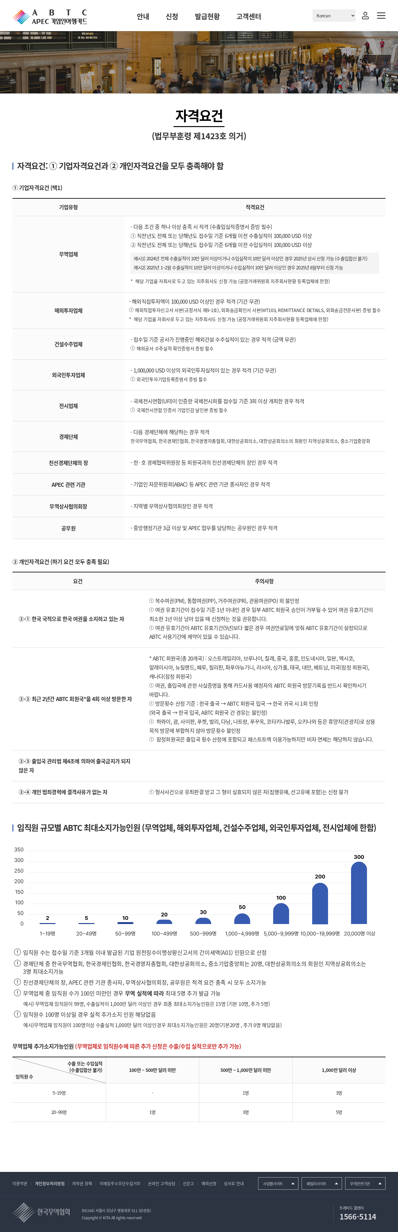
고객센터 (248, 16)
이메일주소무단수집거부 (120, 1183)
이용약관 (19, 1183)
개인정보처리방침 (50, 1183)
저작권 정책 (82, 1183)
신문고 (188, 1183)
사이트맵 (381, 15)
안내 (143, 16)
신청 (172, 16)
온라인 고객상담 (161, 1183)
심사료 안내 (234, 1183)
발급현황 (207, 16)
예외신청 (208, 1183)
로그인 (365, 16)
